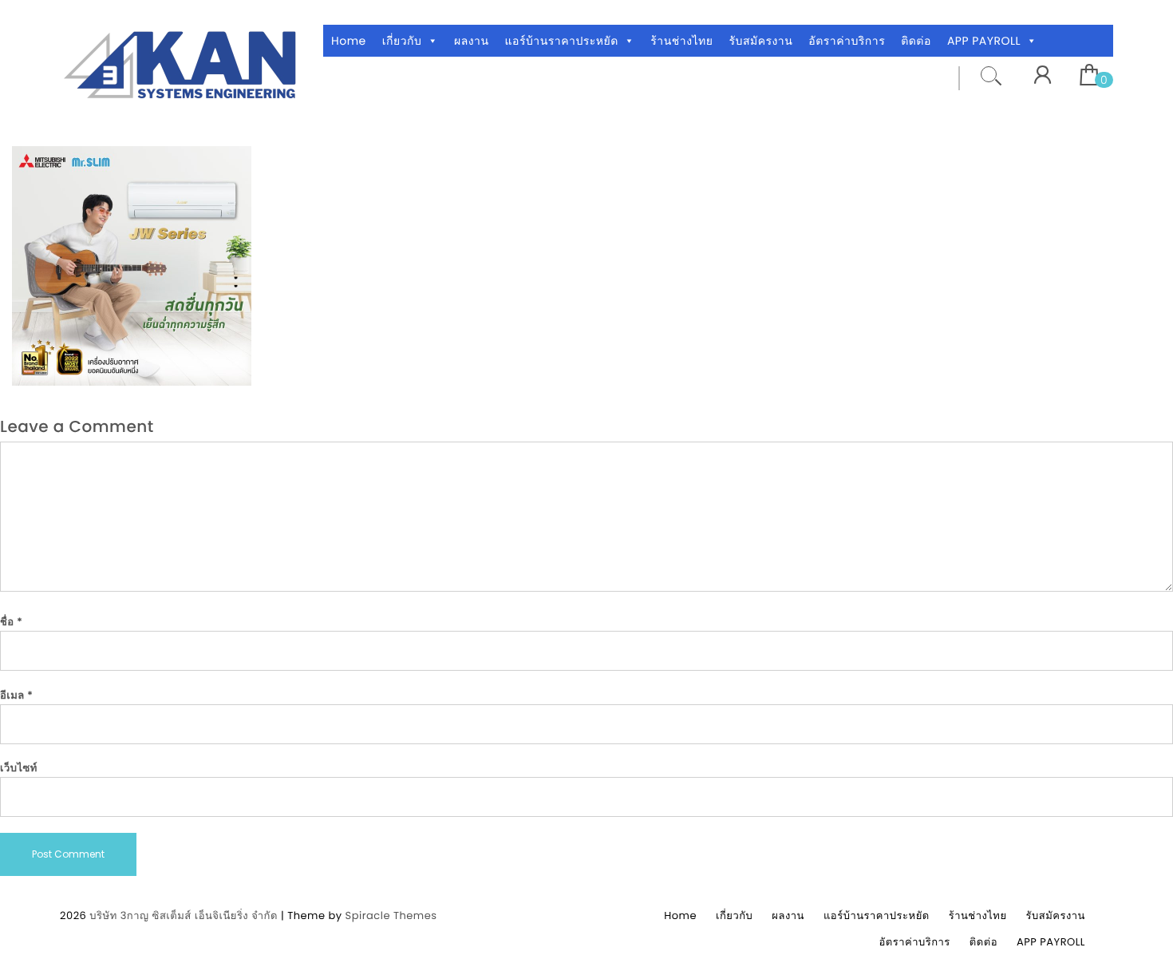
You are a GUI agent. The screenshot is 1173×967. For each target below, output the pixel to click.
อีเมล (17, 695)
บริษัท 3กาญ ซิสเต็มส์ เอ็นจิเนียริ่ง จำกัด (183, 915)
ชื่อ (11, 621)
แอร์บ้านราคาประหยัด (561, 41)
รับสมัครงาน (760, 41)
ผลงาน (471, 41)
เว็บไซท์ (19, 767)
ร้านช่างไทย (681, 41)
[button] (432, 41)
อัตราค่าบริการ (846, 41)
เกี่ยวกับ (402, 41)
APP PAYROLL (984, 41)
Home (348, 41)
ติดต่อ (916, 41)
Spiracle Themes (391, 915)
